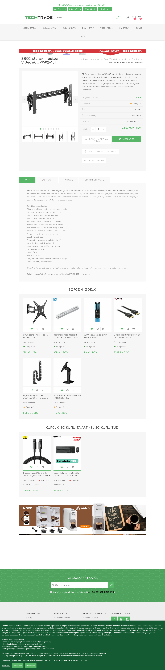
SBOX (138, 98)
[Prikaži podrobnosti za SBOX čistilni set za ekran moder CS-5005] (98, 312)
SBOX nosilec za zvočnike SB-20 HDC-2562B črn (67, 397)
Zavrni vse (18, 666)
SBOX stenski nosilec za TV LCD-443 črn (35, 336)
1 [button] (40, 129)
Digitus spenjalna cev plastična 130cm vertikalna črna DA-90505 (35, 398)
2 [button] (43, 129)
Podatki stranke (63, 618)
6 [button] (53, 129)
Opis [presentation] (27, 180)
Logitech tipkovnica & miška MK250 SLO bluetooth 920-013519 (66, 475)
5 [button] (51, 129)
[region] (82, 645)
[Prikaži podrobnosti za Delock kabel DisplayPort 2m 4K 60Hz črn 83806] (128, 312)
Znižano (104, 9)
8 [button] (58, 129)
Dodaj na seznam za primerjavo (37, 329)
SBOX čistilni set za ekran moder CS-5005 (95, 336)
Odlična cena (60, 9)
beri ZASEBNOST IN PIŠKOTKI (101, 592)
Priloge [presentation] (68, 180)
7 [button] (56, 129)
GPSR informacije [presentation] (94, 180)
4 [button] (48, 129)
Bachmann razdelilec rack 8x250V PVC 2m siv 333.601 (65, 336)
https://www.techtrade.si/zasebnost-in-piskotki (87, 653)
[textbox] (85, 18)
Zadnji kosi (90, 9)
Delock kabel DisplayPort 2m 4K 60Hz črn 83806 (127, 336)
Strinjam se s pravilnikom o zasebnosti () (84, 592)
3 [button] (46, 129)
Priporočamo (75, 9)
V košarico (31, 329)
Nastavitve (6, 666)
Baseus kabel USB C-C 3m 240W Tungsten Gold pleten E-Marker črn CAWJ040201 (37, 475)
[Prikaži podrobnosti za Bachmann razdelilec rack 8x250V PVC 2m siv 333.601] (67, 312)
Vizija (30, 618)
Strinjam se (30, 666)
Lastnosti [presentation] (47, 180)
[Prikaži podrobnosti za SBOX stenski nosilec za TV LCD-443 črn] (37, 312)
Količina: (86, 129)
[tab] (27, 180)
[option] (27, 136)
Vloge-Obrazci (91, 618)
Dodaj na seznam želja (43, 329)
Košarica (139, 17)
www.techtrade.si (30, 660)
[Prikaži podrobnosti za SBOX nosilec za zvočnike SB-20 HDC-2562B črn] (67, 372)
